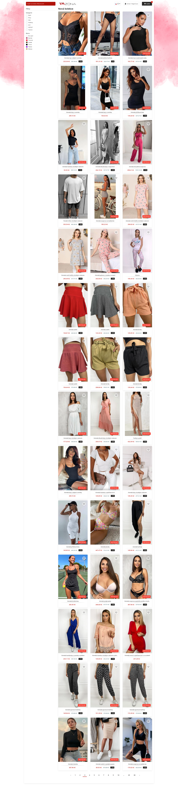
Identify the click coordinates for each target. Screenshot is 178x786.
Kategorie (29, 13)
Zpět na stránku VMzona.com (36, 4)
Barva (28, 33)
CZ (118, 4)
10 (118, 775)
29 (129, 775)
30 (134, 775)
